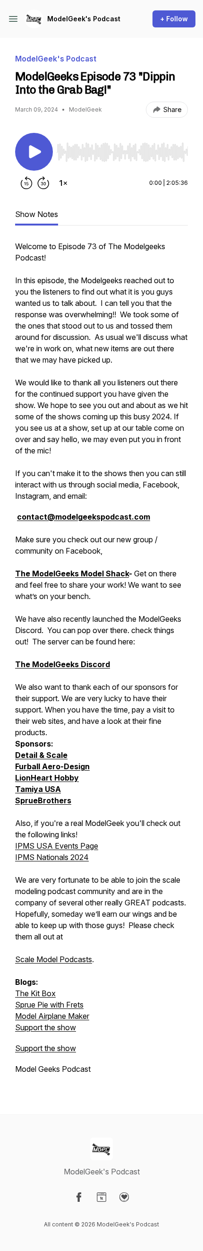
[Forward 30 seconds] (43, 183)
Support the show (45, 1027)
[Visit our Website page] (101, 1197)
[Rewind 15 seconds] (26, 183)
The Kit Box (35, 993)
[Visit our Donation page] (124, 1197)
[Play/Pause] (34, 152)
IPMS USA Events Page (56, 846)
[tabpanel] (101, 662)
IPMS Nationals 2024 (52, 857)
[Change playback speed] (63, 183)
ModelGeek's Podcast (83, 19)
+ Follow (174, 19)
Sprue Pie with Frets (49, 1004)
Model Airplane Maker (52, 1016)
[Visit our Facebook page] (79, 1197)
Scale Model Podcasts (53, 959)
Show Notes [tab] (36, 214)
